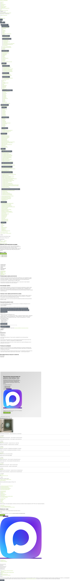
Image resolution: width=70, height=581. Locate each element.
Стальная (3, 110)
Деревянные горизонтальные (7, 69)
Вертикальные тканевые (6, 74)
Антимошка (4, 111)
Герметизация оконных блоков (7, 193)
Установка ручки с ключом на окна (7, 173)
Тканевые (3, 30)
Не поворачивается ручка (23, 308)
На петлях (3, 124)
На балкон (3, 48)
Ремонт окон (5, 243)
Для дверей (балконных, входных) (7, 130)
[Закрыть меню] (4, 22)
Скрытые (3, 34)
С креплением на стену (6, 41)
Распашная (4, 125)
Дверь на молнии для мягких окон (6, 144)
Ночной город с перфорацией (6, 33)
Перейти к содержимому (4, 0)
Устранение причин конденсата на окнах (8, 190)
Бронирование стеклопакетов (6, 198)
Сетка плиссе (4, 115)
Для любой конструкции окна (6, 47)
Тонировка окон (3, 200)
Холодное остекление (4, 207)
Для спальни (5, 93)
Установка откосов (5, 182)
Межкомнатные (5, 98)
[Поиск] (1, 20)
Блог (2, 226)
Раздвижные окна (4, 215)
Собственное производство (5, 8)
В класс (4, 101)
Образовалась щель (4, 308)
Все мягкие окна (3, 134)
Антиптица (3, 114)
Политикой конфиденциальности (31, 578)
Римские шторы (3, 491)
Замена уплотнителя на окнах (6, 152)
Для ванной (4, 97)
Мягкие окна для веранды (5, 136)
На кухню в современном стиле (7, 61)
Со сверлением (5, 42)
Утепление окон (4, 191)
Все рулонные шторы (5, 27)
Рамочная (3, 118)
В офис (4, 99)
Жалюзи (2, 492)
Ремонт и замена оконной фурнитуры (8, 177)
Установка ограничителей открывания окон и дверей (10, 185)
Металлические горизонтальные (8, 68)
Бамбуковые (4, 86)
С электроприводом (6, 37)
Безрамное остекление (5, 210)
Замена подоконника (5, 175)
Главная (1, 243)
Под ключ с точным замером (6, 46)
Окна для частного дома (5, 213)
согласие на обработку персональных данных (18, 513)
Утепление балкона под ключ (5, 196)
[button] (21, 356)
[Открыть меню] (1, 21)
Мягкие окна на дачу (4, 138)
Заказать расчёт (3, 326)
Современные (4, 54)
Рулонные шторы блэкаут (5, 486)
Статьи (2, 500)
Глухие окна (3, 218)
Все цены (2, 3)
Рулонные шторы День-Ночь (5, 487)
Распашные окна (4, 216)
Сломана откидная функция (13, 308)
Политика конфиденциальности (5, 506)
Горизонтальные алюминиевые (8, 71)
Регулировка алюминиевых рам (7, 167)
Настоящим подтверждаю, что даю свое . (13, 513)
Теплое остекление (4, 208)
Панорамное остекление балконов (6, 205)
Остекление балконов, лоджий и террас (7, 203)
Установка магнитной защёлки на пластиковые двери (10, 184)
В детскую (3, 129)
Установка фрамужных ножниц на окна (8, 180)
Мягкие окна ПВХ (4, 139)
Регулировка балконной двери (7, 164)
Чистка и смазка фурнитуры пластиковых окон (9, 178)
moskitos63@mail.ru (3, 480)
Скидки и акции (3, 4)
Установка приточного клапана (7, 181)
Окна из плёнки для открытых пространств (8, 141)
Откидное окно (3, 217)
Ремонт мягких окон (4, 147)
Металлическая (4, 109)
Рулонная (3, 126)
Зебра (3, 84)
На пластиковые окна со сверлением (8, 43)
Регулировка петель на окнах (6, 154)
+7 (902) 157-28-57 (2, 233)
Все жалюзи (4, 64)
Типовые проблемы (3, 305)
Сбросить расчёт (3, 323)
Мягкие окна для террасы (5, 137)
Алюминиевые (4, 85)
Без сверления (5, 45)
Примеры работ (3, 7)
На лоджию (4, 95)
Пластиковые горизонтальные (7, 70)
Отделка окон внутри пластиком (7, 194)
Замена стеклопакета (5, 158)
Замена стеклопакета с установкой (7, 161)
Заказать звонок (2, 18)
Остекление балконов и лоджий (6, 197)
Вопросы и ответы (3, 6)
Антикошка (4, 112)
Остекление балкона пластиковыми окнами (8, 206)
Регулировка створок (5, 153)
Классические (4, 53)
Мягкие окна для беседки (5, 135)
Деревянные (4, 87)
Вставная (3, 120)
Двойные (3, 55)
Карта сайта (2, 505)
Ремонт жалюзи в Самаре (6, 103)
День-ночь (3, 57)
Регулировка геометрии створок (7, 155)
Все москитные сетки (4, 106)
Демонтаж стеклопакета (6, 160)
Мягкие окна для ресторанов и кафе (7, 142)
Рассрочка (2, 5)
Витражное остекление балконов (6, 211)
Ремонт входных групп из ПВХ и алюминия (8, 168)
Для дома (4, 92)
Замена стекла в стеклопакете (7, 159)
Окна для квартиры (4, 214)
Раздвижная (4, 121)
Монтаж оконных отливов (6, 187)
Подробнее (1, 436)
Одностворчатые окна (4, 220)
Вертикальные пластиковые (7, 75)
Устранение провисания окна (6, 156)
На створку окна (5, 40)
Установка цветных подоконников (7, 179)
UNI (2, 29)
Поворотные (4, 80)
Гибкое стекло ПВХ (4, 143)
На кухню (3, 49)
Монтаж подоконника (5, 186)
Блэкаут (3, 32)
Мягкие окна (3, 493)
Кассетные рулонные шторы (5, 489)
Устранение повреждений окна (7, 157)
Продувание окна (4, 311)
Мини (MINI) (4, 28)
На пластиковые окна (6, 91)
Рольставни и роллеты (4, 497)
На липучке (4, 119)
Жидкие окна (3, 145)
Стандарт (3, 108)
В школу (4, 100)
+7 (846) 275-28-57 (8, 233)
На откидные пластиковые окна (8, 44)
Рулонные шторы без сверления (6, 488)
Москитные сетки (3, 268)
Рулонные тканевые (5, 82)
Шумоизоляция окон (4, 199)
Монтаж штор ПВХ (4, 146)
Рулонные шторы (3, 264)
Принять (2, 580)
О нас (1, 2)
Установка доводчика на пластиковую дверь (9, 174)
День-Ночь (4, 83)
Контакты (2, 223)
